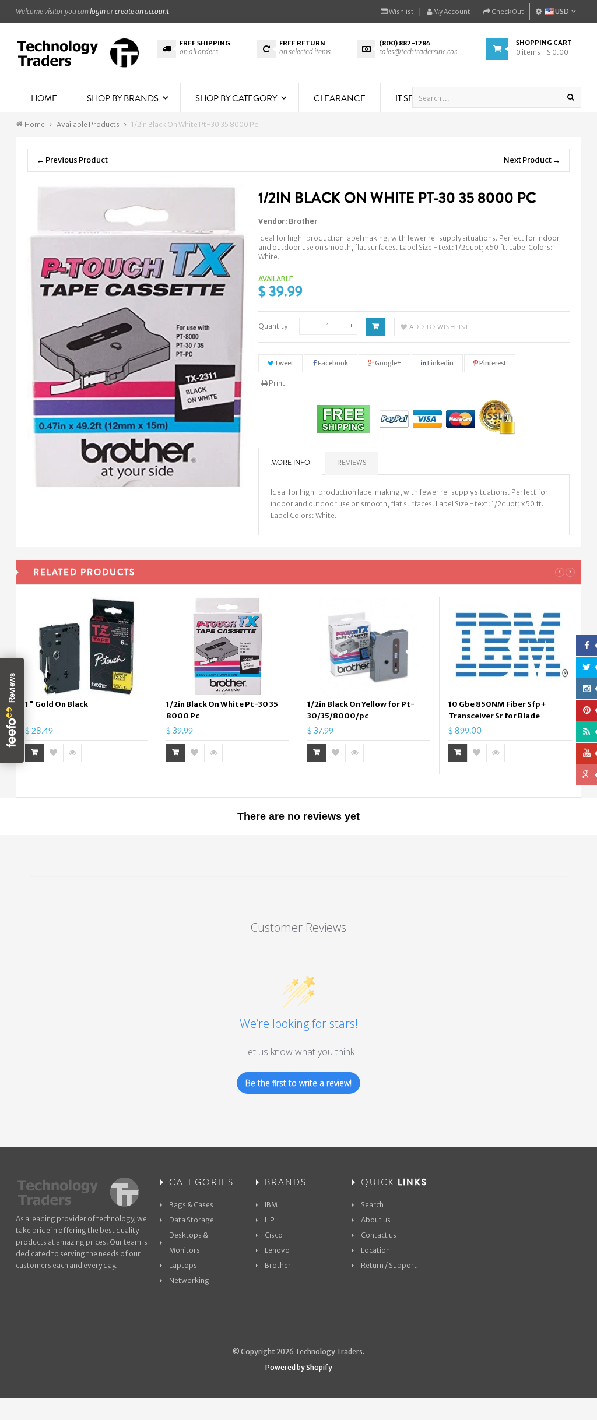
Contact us (378, 1235)
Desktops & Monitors (188, 1243)
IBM (271, 1204)
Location (375, 1250)
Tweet (283, 363)
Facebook (332, 363)
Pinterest (492, 363)
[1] (86, 646)
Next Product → (532, 160)
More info (290, 462)
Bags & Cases (191, 1204)
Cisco (274, 1235)
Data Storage (191, 1219)
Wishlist (400, 12)
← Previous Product (72, 160)
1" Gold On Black (56, 704)
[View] (72, 753)
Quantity (272, 326)
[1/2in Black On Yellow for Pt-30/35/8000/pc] (368, 646)
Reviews (351, 462)
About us (376, 1219)
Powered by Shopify (298, 1367)
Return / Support (389, 1265)
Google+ (387, 363)
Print (276, 383)
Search (372, 1204)
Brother (303, 221)
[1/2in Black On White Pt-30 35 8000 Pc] (227, 646)
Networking (189, 1280)
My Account (451, 12)
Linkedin (440, 363)
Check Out (507, 12)
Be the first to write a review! (298, 1082)
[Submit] (34, 753)
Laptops (183, 1265)
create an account (142, 11)
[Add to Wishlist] (53, 753)
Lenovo (277, 1250)
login (98, 11)
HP (270, 1219)
